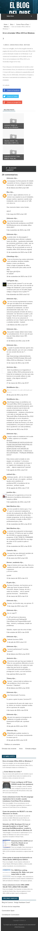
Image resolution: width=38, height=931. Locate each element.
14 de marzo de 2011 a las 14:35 (18, 363)
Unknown (10, 178)
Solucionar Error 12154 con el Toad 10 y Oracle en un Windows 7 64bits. (22, 843)
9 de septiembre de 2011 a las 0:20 (18, 502)
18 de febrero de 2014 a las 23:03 (18, 654)
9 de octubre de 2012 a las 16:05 (18, 632)
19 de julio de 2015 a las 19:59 (17, 726)
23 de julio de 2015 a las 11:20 (17, 740)
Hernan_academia (13, 562)
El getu (9, 582)
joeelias (9, 492)
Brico (7, 44)
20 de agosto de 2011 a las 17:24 (18, 488)
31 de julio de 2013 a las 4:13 (16, 642)
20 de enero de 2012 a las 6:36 (17, 558)
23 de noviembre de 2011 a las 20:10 (19, 524)
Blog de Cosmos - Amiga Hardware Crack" (16, 902)
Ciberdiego (11, 256)
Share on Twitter (12, 96)
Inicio (21, 748)
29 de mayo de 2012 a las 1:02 (17, 606)
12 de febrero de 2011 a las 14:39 (18, 341)
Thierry (9, 678)
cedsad (9, 474)
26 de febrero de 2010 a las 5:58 (18, 188)
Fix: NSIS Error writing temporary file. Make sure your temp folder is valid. (22, 872)
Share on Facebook (13, 90)
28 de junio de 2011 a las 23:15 (17, 429)
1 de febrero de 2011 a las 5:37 (17, 325)
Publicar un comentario (12, 744)
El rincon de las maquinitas (11, 906)
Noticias (27, 44)
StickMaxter (11, 387)
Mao (8, 192)
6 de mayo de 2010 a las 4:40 (17, 214)
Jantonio (10, 658)
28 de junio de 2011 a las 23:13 (17, 395)
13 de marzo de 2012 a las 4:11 (17, 578)
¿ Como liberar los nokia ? (12, 771)
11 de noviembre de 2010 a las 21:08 (19, 252)
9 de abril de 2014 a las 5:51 (16, 674)
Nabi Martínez (11, 506)
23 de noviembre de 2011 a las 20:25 (19, 546)
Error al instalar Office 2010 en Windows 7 (18, 761)
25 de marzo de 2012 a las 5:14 (17, 596)
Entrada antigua (30, 748)
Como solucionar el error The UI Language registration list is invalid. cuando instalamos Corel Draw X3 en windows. (18, 799)
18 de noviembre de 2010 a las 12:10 (19, 276)
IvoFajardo (10, 280)
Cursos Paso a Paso (16, 44)
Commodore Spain (8, 910)
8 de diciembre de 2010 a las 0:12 (18, 294)
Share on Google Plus (14, 102)
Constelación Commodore (10, 914)
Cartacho (10, 550)
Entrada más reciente (9, 748)
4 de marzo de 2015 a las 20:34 (17, 710)
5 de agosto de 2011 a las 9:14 (17, 470)
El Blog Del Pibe (19, 9)
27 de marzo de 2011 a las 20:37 (18, 383)
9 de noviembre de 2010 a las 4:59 (18, 230)
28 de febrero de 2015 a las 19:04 (18, 688)
